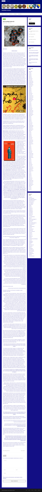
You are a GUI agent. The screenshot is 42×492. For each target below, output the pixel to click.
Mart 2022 (30, 136)
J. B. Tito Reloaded (31, 216)
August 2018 (30, 185)
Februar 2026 (30, 78)
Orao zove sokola (31, 231)
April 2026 (30, 76)
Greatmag (11, 490)
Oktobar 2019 (31, 169)
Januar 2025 (30, 94)
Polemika (30, 233)
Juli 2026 (30, 72)
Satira (29, 243)
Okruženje (30, 230)
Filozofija (30, 209)
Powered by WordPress (4, 490)
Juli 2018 (30, 186)
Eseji (4, 19)
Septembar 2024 (31, 99)
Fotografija (30, 210)
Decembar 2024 (31, 95)
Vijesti (29, 254)
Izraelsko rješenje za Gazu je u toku (34, 31)
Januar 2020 (30, 165)
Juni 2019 (30, 173)
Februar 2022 (30, 137)
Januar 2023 (30, 124)
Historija (30, 214)
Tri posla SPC (32, 36)
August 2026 (30, 71)
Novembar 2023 (31, 111)
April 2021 (30, 148)
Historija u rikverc (32, 34)
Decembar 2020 (31, 153)
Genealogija (30, 211)
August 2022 (30, 130)
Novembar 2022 (31, 126)
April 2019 (30, 175)
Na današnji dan (31, 226)
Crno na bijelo (31, 203)
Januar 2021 (30, 152)
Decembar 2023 (31, 110)
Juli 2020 (30, 158)
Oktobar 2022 (31, 127)
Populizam (30, 236)
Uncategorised (31, 253)
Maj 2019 (30, 174)
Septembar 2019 (31, 170)
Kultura (30, 221)
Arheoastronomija (31, 200)
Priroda (30, 237)
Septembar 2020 (31, 157)
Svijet (29, 247)
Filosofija (30, 208)
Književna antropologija (32, 219)
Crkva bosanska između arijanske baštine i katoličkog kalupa (33, 56)
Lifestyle (30, 225)
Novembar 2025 (31, 82)
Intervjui (30, 215)
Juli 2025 (30, 87)
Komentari (30, 220)
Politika (30, 235)
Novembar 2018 (31, 181)
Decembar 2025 (31, 81)
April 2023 (30, 120)
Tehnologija (30, 248)
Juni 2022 (30, 132)
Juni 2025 (30, 88)
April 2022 (30, 135)
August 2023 (30, 115)
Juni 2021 (30, 146)
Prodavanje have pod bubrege (33, 238)
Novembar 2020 (31, 154)
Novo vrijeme (23, 450)
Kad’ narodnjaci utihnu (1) (6, 450)
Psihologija (30, 241)
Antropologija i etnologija (32, 199)
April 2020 (30, 162)
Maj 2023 (30, 119)
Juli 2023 (30, 116)
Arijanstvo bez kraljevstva (35, 50)
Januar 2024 (30, 109)
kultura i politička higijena (32, 222)
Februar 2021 (30, 151)
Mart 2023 (30, 121)
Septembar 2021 (31, 143)
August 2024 (30, 100)
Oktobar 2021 (31, 142)
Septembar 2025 (31, 84)
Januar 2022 (30, 138)
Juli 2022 (30, 131)
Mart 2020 (30, 163)
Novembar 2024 (31, 97)
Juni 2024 (30, 103)
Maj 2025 (30, 89)
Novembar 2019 (31, 168)
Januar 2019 (30, 179)
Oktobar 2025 (31, 83)
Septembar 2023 (31, 114)
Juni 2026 (30, 73)
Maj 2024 (30, 104)
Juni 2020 (30, 159)
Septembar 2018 (31, 184)
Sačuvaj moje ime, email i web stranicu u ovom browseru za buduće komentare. (12, 478)
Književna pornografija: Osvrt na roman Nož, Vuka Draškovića (34, 53)
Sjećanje (30, 246)
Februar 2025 (30, 93)
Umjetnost (30, 252)
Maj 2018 (30, 189)
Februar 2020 (30, 164)
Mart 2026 (30, 77)
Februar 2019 (30, 178)
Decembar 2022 (31, 125)
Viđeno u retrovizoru (33, 39)
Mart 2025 (30, 92)
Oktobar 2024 (31, 98)
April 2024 (30, 105)
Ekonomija (30, 204)
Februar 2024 (30, 108)
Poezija (30, 232)
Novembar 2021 (31, 141)
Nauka (30, 227)
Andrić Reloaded (31, 198)
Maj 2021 (30, 147)
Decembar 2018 (31, 180)
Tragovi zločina (31, 249)
